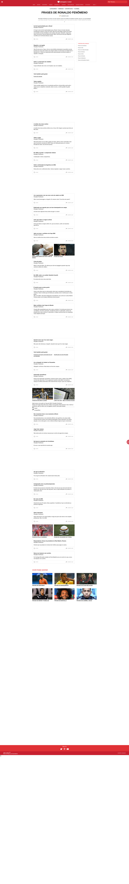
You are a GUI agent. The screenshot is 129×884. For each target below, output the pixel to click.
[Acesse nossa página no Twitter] (61, 749)
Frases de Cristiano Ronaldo (83, 49)
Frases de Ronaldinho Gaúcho (83, 60)
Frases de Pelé (81, 53)
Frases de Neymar (81, 51)
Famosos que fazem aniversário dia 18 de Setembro (43, 355)
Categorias (53, 8)
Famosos (61, 8)
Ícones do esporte (38, 76)
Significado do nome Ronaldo (61, 354)
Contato (120, 753)
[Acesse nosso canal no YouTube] (68, 749)
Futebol (76, 8)
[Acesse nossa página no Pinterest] (64, 749)
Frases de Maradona (82, 58)
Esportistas (69, 8)
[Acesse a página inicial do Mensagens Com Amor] (64, 2)
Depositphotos (15, 753)
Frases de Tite (80, 47)
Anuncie (124, 753)
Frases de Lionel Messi (82, 45)
